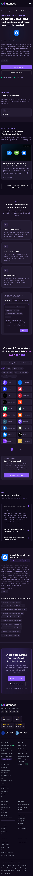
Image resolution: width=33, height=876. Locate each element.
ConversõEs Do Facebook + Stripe (11, 635)
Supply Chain (5, 788)
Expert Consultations (7, 855)
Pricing (3, 828)
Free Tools (4, 812)
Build (23, 330)
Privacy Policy (16, 865)
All (3, 368)
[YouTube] (10, 711)
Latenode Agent (7, 745)
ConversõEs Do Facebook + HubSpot (11, 617)
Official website (17, 561)
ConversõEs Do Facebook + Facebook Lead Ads (14, 609)
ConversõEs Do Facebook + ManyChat (12, 624)
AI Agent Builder (6, 748)
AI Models (5, 376)
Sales (2, 783)
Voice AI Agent (22, 842)
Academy (4, 815)
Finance (3, 786)
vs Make (20, 823)
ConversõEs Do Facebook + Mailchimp (12, 620)
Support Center (5, 850)
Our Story (4, 826)
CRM (8, 368)
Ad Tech (5, 61)
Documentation (5, 807)
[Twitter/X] (2, 711)
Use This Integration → (16, 112)
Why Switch (21, 818)
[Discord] (13, 711)
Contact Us (4, 842)
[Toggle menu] (30, 3)
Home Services (5, 770)
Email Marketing (7, 372)
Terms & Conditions (6, 865)
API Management (6, 756)
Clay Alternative (23, 828)
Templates (21, 761)
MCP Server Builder (7, 751)
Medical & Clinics (6, 775)
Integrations (10, 11)
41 (21, 449)
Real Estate (4, 773)
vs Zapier (21, 820)
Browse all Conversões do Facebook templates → (17, 186)
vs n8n (20, 826)
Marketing (4, 767)
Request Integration (7, 852)
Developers (4, 791)
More (13, 376)
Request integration (16, 475)
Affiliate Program (23, 807)
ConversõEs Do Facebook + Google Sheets (13, 613)
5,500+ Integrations (24, 759)
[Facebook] (17, 711)
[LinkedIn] (6, 711)
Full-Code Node (22, 753)
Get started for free (16, 67)
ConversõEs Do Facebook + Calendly (11, 602)
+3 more (8, 317)
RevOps (3, 794)
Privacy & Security (11, 868)
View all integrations (16, 684)
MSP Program (22, 810)
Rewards (4, 831)
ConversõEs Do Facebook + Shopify (11, 631)
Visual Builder (22, 745)
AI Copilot (22, 764)
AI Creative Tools (18, 368)
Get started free (17, 678)
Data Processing (22, 868)
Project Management (21, 372)
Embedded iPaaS (6, 759)
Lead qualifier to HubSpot (12, 310)
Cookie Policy (24, 865)
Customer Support (6, 780)
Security (3, 834)
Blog (2, 810)
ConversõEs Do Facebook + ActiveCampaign (13, 606)
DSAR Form (11, 870)
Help (27, 561)
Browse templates (16, 73)
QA (2, 796)
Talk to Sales (5, 844)
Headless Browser (23, 756)
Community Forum (6, 818)
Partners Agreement (21, 870)
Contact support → (22, 498)
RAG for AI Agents (6, 753)
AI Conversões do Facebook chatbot (15, 307)
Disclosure (4, 870)
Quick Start (4, 804)
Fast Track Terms (5, 873)
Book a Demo (5, 847)
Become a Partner (23, 804)
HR (2, 778)
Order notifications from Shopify (14, 313)
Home (3, 11)
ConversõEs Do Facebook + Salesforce (12, 628)
